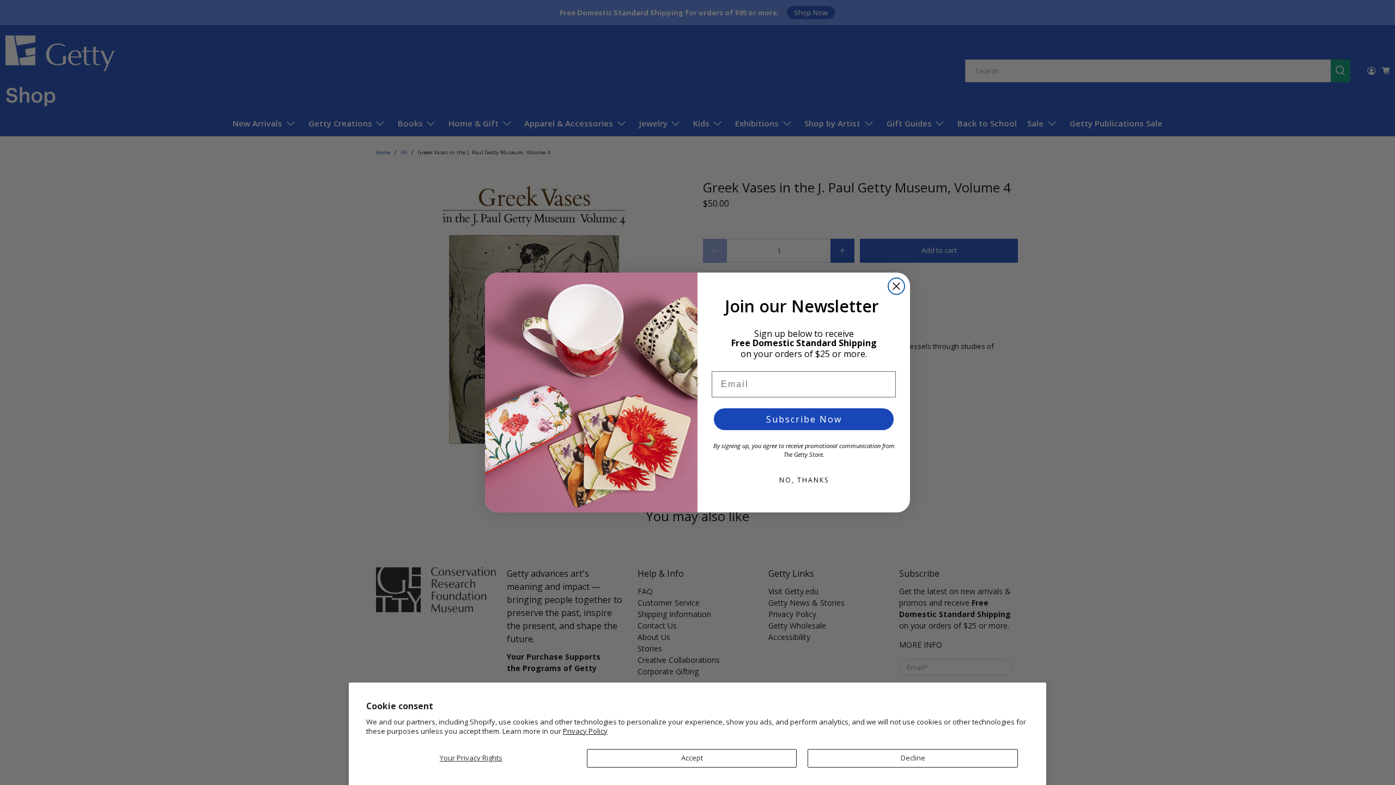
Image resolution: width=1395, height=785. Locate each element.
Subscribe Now (804, 419)
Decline (913, 758)
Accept (692, 758)
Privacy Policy (585, 731)
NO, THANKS (804, 480)
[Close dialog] (896, 286)
